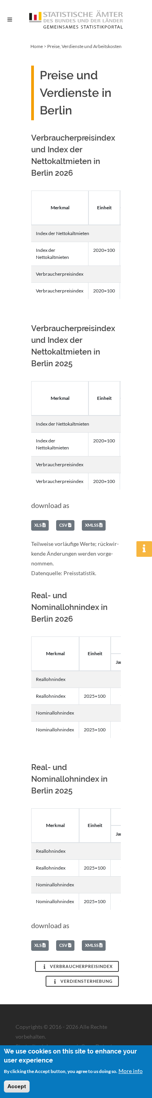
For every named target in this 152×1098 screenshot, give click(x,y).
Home (36, 46)
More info (130, 1071)
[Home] (76, 19)
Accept (16, 1086)
